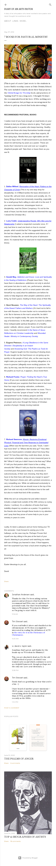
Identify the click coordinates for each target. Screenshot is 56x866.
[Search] (50, 4)
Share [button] (6, 581)
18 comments (15, 841)
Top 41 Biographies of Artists (25, 836)
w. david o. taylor (19, 646)
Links (15, 21)
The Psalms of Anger (19, 758)
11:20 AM (15, 639)
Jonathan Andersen (21, 594)
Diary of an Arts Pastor (18, 9)
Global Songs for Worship (19, 93)
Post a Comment (11, 708)
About (7, 21)
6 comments (15, 763)
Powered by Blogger (30, 858)
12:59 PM (15, 670)
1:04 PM (15, 702)
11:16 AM (15, 614)
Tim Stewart (17, 621)
